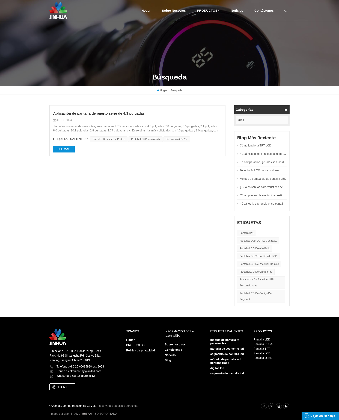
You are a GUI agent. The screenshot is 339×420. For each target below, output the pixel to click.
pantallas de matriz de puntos (108, 139)
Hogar (146, 10)
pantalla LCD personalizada (145, 139)
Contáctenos (264, 10)
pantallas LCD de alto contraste (258, 240)
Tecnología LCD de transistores (259, 170)
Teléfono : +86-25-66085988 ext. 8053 (80, 366)
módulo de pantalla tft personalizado (224, 341)
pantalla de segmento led (227, 348)
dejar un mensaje (322, 416)
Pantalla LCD (262, 353)
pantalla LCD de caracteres (255, 271)
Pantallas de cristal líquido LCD (258, 256)
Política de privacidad (140, 350)
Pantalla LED (262, 339)
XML (77, 413)
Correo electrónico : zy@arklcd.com (78, 371)
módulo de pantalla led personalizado (225, 361)
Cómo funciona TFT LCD (255, 145)
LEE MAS (64, 149)
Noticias (237, 10)
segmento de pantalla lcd (227, 373)
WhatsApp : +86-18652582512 (75, 375)
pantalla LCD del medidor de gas (259, 263)
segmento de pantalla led (227, 354)
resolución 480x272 (176, 139)
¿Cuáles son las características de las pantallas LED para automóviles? (263, 187)
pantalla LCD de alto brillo (254, 248)
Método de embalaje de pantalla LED (263, 178)
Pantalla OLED (263, 357)
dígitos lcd (217, 368)
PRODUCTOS (207, 10)
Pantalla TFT (262, 348)
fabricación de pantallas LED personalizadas (256, 282)
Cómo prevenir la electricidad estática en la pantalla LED (263, 195)
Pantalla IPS (246, 232)
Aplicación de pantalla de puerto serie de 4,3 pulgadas (99, 113)
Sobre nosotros (174, 10)
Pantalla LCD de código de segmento (255, 296)
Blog (241, 119)
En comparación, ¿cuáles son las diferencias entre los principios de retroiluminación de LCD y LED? (263, 162)
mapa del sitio (60, 413)
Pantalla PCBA (263, 344)
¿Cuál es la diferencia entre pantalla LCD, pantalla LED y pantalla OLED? (263, 203)
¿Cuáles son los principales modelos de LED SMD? (263, 153)
